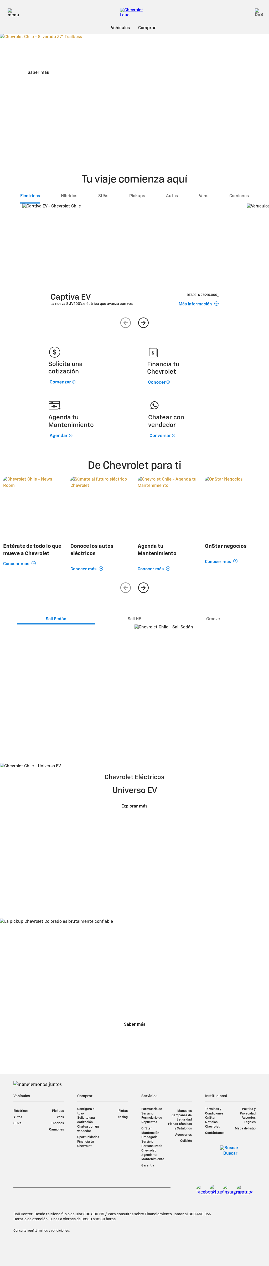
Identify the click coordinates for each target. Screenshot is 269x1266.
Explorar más (134, 806)
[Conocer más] (100, 506)
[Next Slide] (143, 322)
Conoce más (58, 713)
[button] (218, 295)
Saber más (38, 73)
